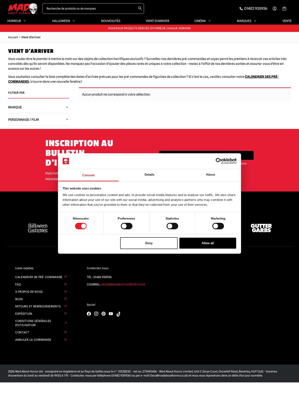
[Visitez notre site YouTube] (111, 314)
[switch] (126, 226)
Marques (244, 21)
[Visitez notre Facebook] (89, 314)
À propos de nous (29, 291)
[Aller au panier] (284, 8)
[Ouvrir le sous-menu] (24, 21)
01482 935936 (103, 277)
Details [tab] (150, 174)
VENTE (287, 21)
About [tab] (210, 174)
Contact (22, 332)
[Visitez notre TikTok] (118, 314)
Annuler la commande (33, 339)
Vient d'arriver (157, 21)
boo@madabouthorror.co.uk (123, 284)
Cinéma (200, 21)
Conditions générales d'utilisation (33, 323)
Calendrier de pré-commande (38, 277)
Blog (19, 299)
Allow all (208, 243)
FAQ (18, 284)
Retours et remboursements (38, 306)
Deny (149, 243)
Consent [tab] (88, 175)
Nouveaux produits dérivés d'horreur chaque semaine (149, 28)
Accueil (13, 37)
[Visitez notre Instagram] (96, 314)
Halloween (61, 21)
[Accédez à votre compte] (274, 8)
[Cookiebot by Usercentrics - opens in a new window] (219, 161)
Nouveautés (110, 21)
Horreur (14, 21)
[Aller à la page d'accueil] (22, 8)
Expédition (23, 313)
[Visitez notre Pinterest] (103, 314)
